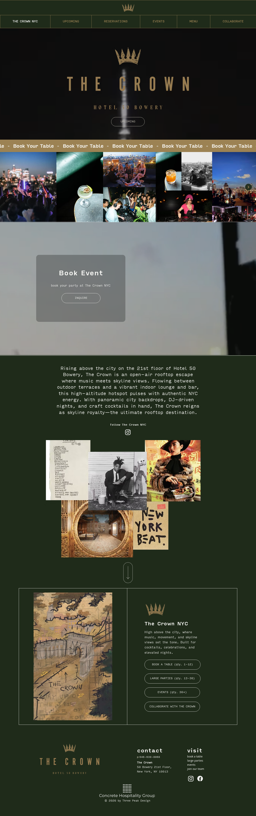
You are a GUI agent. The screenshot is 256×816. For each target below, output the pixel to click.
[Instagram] (128, 432)
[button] (115, 21)
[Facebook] (200, 778)
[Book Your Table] (128, 146)
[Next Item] (248, 187)
